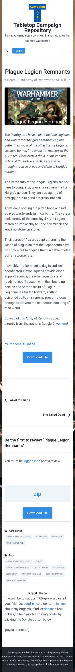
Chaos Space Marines (17, 568)
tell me (61, 604)
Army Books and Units (18, 536)
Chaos (38, 561)
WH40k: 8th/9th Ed (16, 580)
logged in (30, 461)
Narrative (57, 536)
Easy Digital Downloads (40, 664)
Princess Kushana (22, 344)
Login (19, 50)
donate (49, 609)
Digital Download (56, 660)
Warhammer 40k (14, 543)
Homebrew (41, 536)
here (63, 323)
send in (28, 604)
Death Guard (41, 568)
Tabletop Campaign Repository (37, 27)
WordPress (62, 664)
